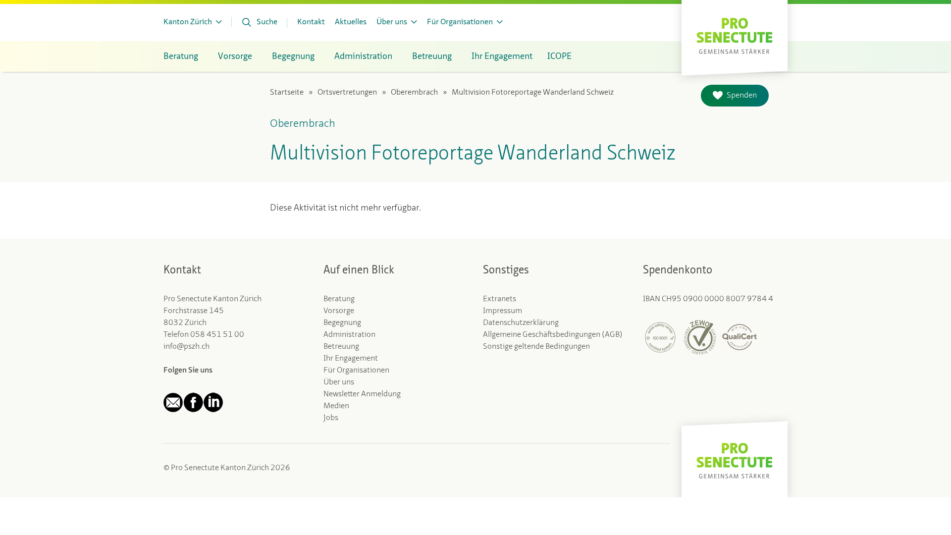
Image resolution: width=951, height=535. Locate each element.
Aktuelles (351, 22)
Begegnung (342, 323)
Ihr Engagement (350, 359)
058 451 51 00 (217, 335)
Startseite (287, 93)
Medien (336, 406)
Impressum (502, 311)
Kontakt (311, 22)
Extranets (499, 299)
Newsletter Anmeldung (362, 394)
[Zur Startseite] (735, 35)
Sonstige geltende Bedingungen (536, 347)
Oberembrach (414, 93)
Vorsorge (338, 311)
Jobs (330, 418)
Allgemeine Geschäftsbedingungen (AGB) (553, 335)
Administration (349, 335)
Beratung (339, 299)
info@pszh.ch (186, 347)
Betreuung (341, 347)
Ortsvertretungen (347, 93)
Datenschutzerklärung (521, 323)
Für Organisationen (356, 370)
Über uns (338, 382)
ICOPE (559, 56)
